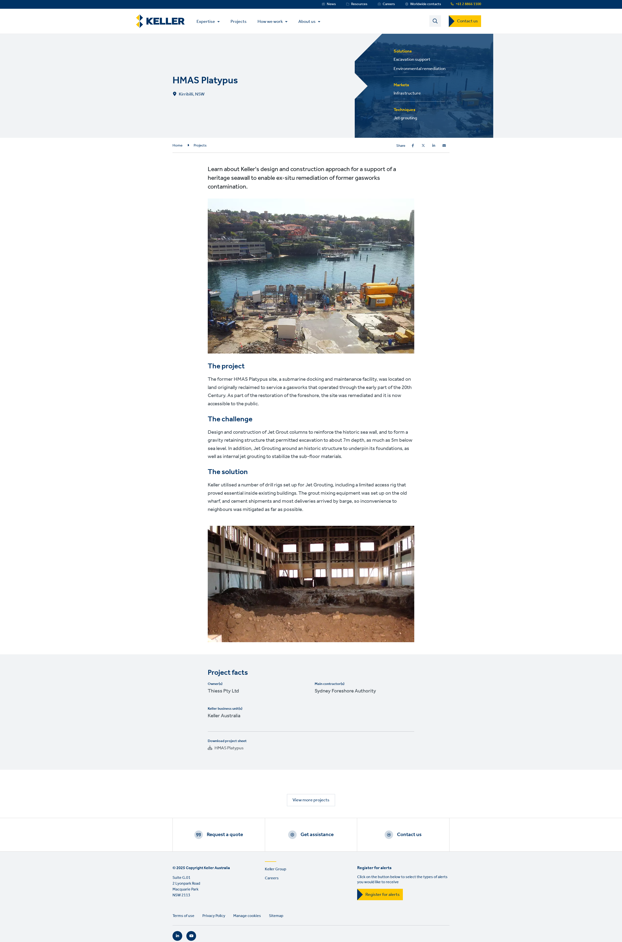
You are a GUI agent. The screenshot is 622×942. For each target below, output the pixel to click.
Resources (359, 4)
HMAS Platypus (229, 748)
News (331, 4)
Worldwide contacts (425, 4)
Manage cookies (247, 916)
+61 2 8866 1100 (468, 4)
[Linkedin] (433, 145)
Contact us (467, 21)
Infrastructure (407, 93)
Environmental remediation (420, 69)
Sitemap (276, 916)
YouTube (191, 936)
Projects (239, 21)
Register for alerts (382, 894)
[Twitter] (423, 145)
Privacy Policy (213, 916)
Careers (389, 4)
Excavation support (412, 59)
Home (177, 145)
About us (307, 21)
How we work (270, 21)
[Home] (160, 21)
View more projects (311, 800)
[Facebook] (413, 145)
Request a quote (225, 834)
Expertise (206, 21)
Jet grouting (405, 118)
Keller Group (275, 869)
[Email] (444, 145)
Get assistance (317, 834)
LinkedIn (177, 936)
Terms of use (183, 916)
